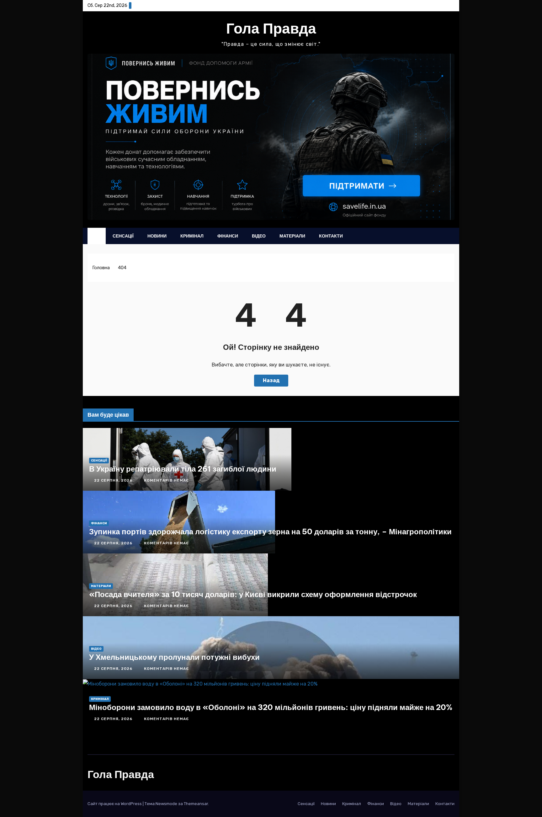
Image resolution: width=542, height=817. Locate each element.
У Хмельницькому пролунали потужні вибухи (174, 657)
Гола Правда (271, 28)
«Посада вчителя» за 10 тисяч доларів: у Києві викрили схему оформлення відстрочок (253, 594)
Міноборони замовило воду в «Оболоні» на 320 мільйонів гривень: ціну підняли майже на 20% (270, 707)
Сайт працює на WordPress (115, 803)
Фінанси (227, 236)
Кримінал (192, 236)
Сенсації (123, 236)
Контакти (331, 236)
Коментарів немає (166, 480)
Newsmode (166, 803)
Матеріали (292, 236)
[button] (437, 235)
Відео (259, 236)
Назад (271, 380)
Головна (101, 267)
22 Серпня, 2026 (114, 480)
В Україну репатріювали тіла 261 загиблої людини (182, 468)
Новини (157, 236)
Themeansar (196, 803)
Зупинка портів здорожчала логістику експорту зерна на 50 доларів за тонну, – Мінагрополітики (270, 531)
